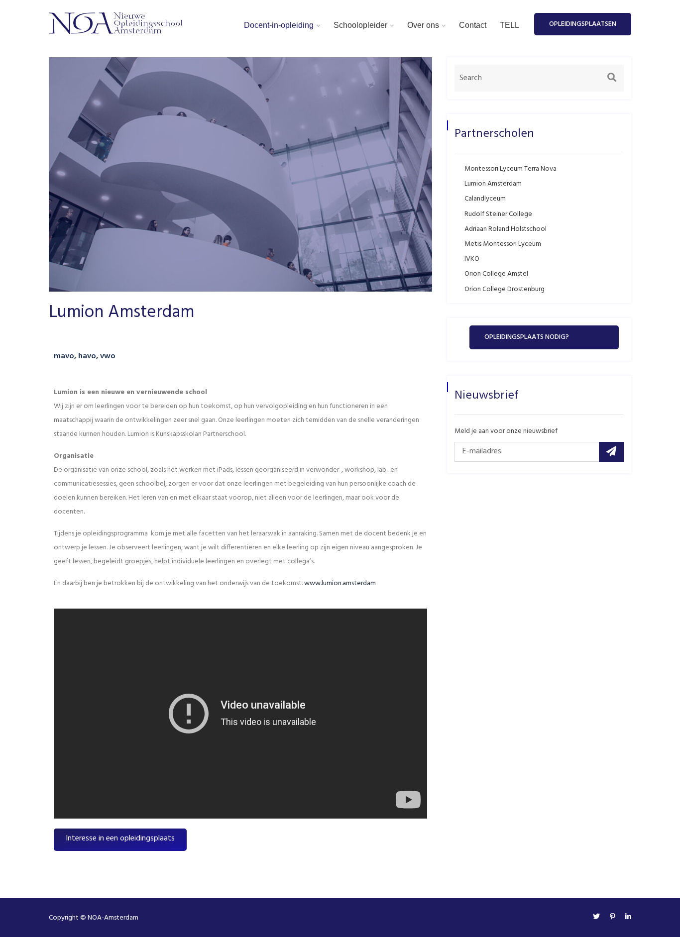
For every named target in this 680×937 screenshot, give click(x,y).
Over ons (423, 25)
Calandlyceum (485, 199)
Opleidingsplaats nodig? (526, 337)
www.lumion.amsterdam (340, 583)
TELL (509, 25)
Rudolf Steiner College (498, 214)
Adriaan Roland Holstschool (505, 229)
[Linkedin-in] (625, 917)
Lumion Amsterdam (493, 184)
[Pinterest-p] (612, 917)
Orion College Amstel (496, 274)
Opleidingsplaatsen (582, 24)
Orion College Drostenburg (504, 289)
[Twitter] (596, 917)
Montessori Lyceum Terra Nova (510, 169)
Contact (472, 25)
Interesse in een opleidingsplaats (120, 838)
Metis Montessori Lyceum (502, 244)
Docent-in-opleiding (279, 25)
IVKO (471, 259)
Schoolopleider (360, 25)
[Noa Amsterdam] (116, 23)
